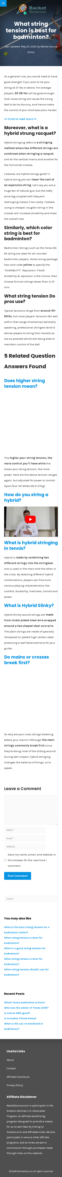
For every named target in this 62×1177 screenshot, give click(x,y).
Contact (11, 1068)
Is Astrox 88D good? (17, 1013)
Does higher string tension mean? (24, 383)
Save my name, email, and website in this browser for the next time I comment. (32, 860)
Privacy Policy (15, 1085)
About (10, 1060)
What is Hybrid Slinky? (29, 605)
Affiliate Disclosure (18, 1076)
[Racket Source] (31, 9)
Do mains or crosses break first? (26, 660)
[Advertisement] (31, 424)
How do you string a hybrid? (26, 497)
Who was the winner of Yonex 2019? (26, 1007)
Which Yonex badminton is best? (24, 1002)
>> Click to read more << (20, 119)
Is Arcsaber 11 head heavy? (20, 1018)
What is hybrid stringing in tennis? (31, 545)
